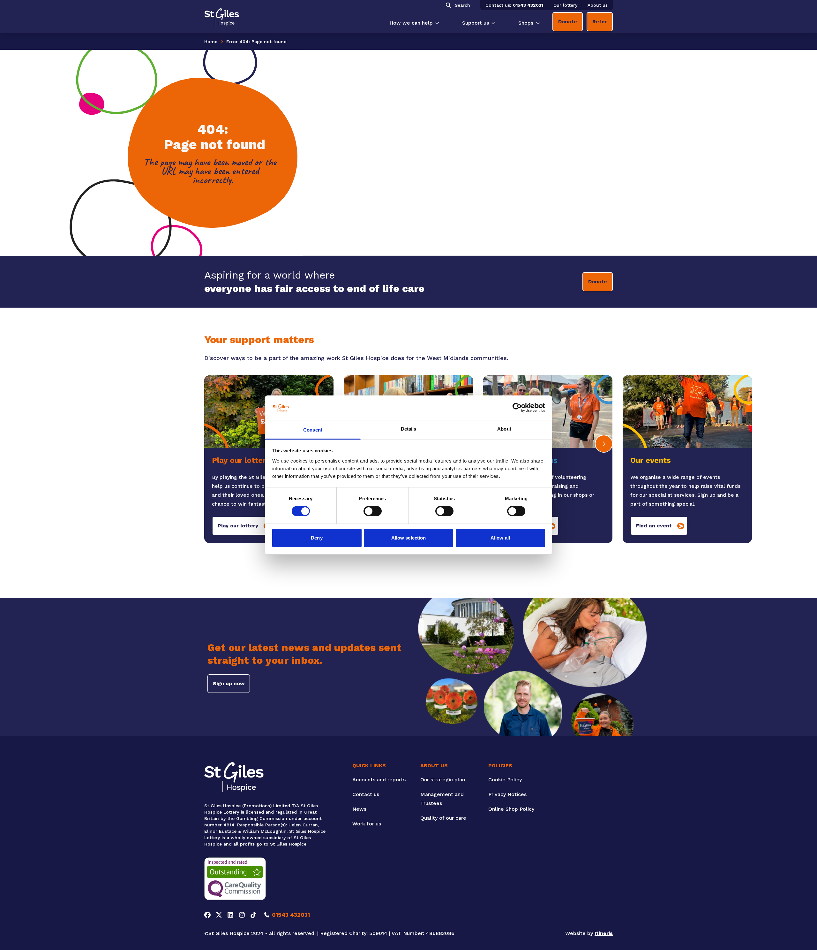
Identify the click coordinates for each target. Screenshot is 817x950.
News (359, 809)
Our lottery (565, 5)
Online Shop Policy (511, 809)
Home (210, 41)
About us (598, 5)
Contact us (365, 794)
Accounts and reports (379, 780)
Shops (525, 23)
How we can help (411, 23)
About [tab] (504, 429)
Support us (475, 23)
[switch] (373, 511)
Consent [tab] (312, 430)
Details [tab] (408, 429)
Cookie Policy (505, 780)
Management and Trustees (442, 798)
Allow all (500, 537)
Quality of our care (443, 818)
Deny (316, 537)
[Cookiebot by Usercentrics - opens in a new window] (517, 407)
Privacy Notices (507, 794)
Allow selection (408, 537)
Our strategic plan (442, 780)
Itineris (604, 933)
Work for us (366, 824)
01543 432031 (528, 5)
